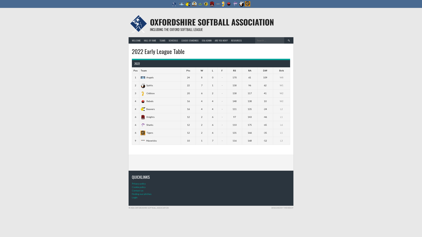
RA (249, 70)
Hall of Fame (150, 40)
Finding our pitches (141, 194)
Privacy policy (139, 183)
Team (144, 70)
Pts (188, 70)
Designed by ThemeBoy (282, 208)
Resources (236, 40)
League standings (189, 40)
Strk (281, 70)
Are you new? (221, 40)
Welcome (136, 40)
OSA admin (206, 40)
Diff (265, 70)
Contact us (137, 190)
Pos (136, 70)
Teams (162, 40)
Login (134, 197)
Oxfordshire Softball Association (212, 22)
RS (234, 70)
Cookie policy (139, 187)
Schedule (173, 40)
